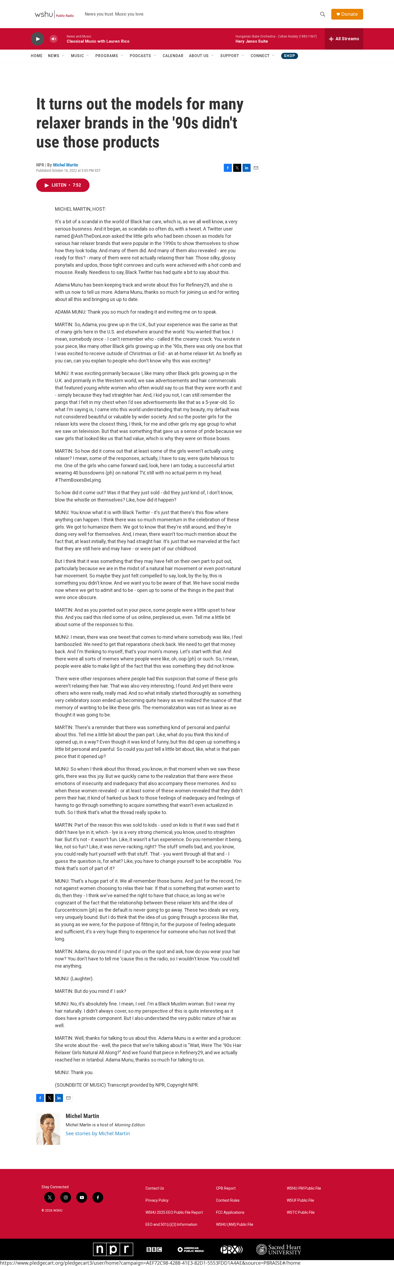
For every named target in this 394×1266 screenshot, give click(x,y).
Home (37, 56)
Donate (349, 14)
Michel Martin (65, 165)
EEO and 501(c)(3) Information (171, 1225)
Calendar (173, 56)
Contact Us (155, 1188)
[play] (37, 39)
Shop (289, 56)
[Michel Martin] (48, 1129)
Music (77, 56)
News (54, 56)
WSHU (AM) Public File (234, 1225)
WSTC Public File (301, 1213)
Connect (260, 56)
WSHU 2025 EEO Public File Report (174, 1213)
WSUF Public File (300, 1200)
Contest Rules (228, 1200)
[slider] (62, 39)
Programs (106, 56)
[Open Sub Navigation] (63, 56)
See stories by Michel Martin (98, 1133)
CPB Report (226, 1188)
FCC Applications (230, 1213)
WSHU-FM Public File (304, 1188)
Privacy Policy (157, 1200)
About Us (199, 56)
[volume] (53, 39)
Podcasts (140, 56)
